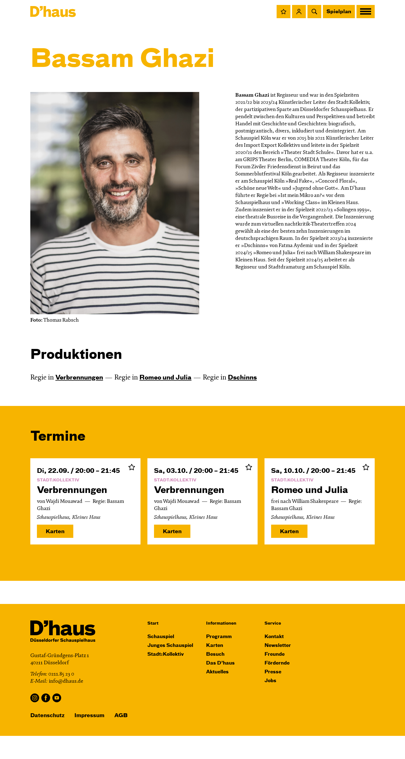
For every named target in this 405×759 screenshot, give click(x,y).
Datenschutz (47, 715)
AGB (121, 715)
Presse (272, 672)
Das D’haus (220, 663)
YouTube (56, 697)
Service (272, 623)
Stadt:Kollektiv (165, 654)
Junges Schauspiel (170, 645)
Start (152, 623)
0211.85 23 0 (61, 674)
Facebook (45, 697)
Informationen (221, 623)
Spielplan (338, 11)
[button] (283, 11)
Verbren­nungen (79, 378)
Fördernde (277, 663)
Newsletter (277, 645)
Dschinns (242, 378)
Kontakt (274, 637)
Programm (219, 637)
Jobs (270, 681)
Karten (55, 531)
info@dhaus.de (66, 681)
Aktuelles (217, 672)
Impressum (89, 715)
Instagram (34, 697)
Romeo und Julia (165, 378)
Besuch (215, 654)
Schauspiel (160, 637)
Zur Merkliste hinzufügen (131, 467)
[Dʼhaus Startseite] (53, 11)
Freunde (274, 654)
